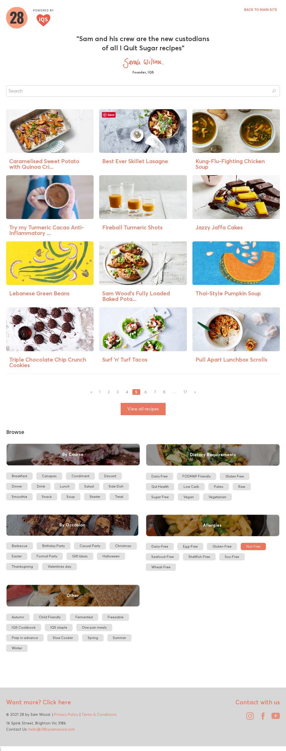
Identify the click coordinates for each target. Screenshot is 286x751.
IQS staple (58, 627)
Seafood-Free (162, 557)
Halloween (111, 556)
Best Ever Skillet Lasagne (135, 161)
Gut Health (160, 486)
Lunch (65, 486)
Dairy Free (159, 476)
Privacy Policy (66, 714)
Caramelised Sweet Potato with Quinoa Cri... (44, 164)
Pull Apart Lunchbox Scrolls (231, 359)
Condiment (80, 476)
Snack (47, 497)
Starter (95, 497)
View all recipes (143, 409)
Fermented (84, 617)
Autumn (18, 617)
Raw (241, 486)
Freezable (115, 617)
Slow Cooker (63, 638)
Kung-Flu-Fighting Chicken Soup (230, 164)
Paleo (218, 486)
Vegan (188, 497)
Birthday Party (53, 546)
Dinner (17, 486)
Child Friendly (50, 617)
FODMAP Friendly (196, 476)
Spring (93, 638)
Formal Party (47, 556)
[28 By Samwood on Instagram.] (248, 718)
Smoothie (19, 497)
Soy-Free (232, 557)
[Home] (30, 17)
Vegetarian (217, 497)
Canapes (49, 476)
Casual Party (90, 546)
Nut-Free (253, 546)
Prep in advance (25, 638)
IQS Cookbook (23, 627)
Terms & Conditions (99, 714)
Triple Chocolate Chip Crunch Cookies (47, 362)
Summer (119, 638)
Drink (41, 486)
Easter (17, 556)
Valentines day (59, 566)
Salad (89, 486)
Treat (119, 497)
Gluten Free (234, 476)
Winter (17, 648)
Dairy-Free (159, 546)
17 (185, 392)
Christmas (123, 546)
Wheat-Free (160, 567)
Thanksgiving (22, 566)
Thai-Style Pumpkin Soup (228, 293)
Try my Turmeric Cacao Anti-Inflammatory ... (46, 230)
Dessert (110, 476)
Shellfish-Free (199, 557)
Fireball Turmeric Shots (132, 227)
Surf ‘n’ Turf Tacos (124, 359)
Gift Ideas (80, 556)
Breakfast (19, 476)
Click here (56, 702)
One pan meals (94, 627)
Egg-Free (190, 546)
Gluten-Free (222, 546)
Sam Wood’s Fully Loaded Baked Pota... (136, 296)
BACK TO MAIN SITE (260, 10)
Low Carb (191, 486)
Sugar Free (160, 497)
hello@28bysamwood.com (51, 729)
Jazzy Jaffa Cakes (219, 227)
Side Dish (116, 486)
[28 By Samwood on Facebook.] (261, 718)
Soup (70, 497)
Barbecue (19, 546)
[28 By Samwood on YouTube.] (274, 718)
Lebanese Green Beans (39, 293)
